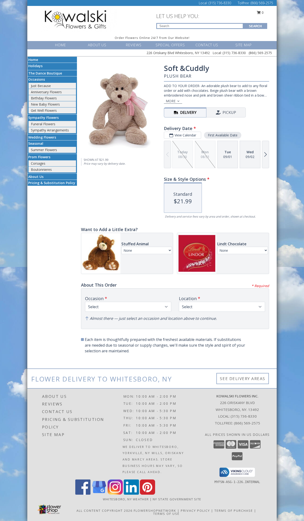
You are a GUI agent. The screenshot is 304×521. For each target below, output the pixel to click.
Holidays (35, 66)
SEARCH (255, 26)
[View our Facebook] (82, 493)
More (171, 101)
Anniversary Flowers (46, 92)
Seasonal (35, 143)
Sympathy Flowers (43, 117)
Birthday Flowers (44, 98)
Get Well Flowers (44, 110)
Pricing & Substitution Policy (51, 183)
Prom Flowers (39, 157)
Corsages (38, 163)
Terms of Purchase (233, 510)
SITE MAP (243, 44)
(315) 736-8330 (220, 3)
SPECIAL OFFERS (170, 44)
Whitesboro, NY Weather (126, 499)
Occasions (36, 79)
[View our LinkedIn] (131, 493)
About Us (35, 176)
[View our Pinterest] (147, 493)
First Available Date (223, 135)
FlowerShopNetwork (155, 510)
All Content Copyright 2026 (104, 510)
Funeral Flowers (43, 124)
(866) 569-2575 (262, 3)
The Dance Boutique (45, 73)
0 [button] (262, 12)
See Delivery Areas (242, 378)
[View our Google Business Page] (99, 493)
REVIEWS (134, 44)
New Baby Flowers (45, 104)
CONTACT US (206, 44)
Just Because (41, 86)
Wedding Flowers (42, 137)
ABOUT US (97, 44)
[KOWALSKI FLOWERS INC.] (80, 20)
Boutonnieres (41, 169)
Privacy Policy (195, 510)
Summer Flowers (44, 150)
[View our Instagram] (115, 493)
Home (33, 59)
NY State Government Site (177, 499)
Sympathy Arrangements (50, 130)
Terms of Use (166, 514)
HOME (60, 44)
